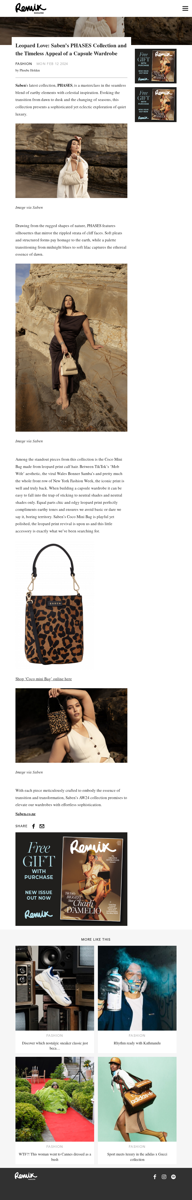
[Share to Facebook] (33, 826)
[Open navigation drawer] (185, 9)
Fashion (23, 64)
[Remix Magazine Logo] (30, 8)
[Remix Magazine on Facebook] (154, 1176)
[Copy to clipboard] (42, 826)
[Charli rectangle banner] (71, 879)
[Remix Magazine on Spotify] (173, 1176)
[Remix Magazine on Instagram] (164, 1176)
